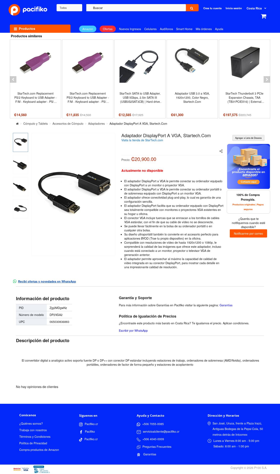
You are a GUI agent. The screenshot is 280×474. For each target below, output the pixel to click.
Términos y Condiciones (34, 436)
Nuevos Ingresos (130, 29)
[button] (13, 79)
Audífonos (166, 29)
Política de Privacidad (33, 443)
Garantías (226, 305)
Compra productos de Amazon (39, 450)
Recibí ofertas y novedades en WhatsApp (47, 281)
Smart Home (184, 29)
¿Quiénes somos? (31, 423)
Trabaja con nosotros (33, 430)
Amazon (87, 29)
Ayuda (219, 29)
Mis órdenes (204, 29)
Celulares (150, 29)
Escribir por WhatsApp (133, 330)
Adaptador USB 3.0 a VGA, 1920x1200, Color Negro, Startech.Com (192, 97)
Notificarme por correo (248, 233)
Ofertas (108, 29)
